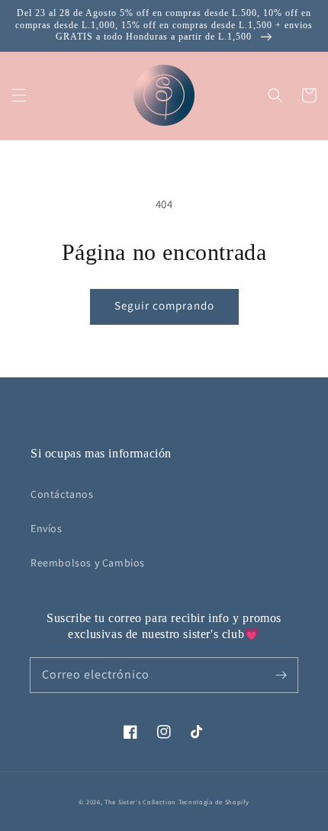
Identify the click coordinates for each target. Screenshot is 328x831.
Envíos (47, 528)
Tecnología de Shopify (213, 801)
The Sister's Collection (141, 801)
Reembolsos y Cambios (88, 563)
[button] (19, 95)
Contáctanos (62, 494)
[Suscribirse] (280, 674)
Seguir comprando (164, 305)
